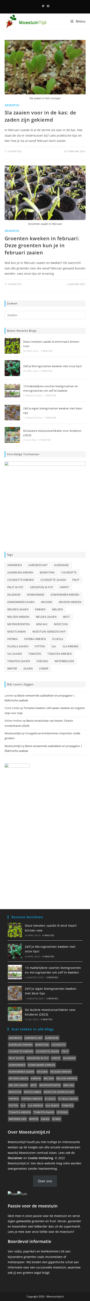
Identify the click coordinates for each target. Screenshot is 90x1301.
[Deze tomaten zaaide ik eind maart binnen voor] (12, 346)
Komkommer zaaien (21, 602)
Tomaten (34, 654)
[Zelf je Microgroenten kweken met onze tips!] (12, 368)
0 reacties (46, 350)
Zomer (43, 668)
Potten (40, 646)
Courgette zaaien (53, 580)
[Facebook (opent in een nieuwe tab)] (47, 6)
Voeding (42, 661)
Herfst (64, 587)
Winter (12, 668)
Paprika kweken (35, 639)
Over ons (45, 1181)
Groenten (12, 105)
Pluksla (57, 639)
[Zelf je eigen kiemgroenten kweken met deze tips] (12, 412)
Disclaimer (15, 1158)
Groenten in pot (41, 587)
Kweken (40, 609)
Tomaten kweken (60, 654)
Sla (53, 646)
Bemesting (47, 572)
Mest (66, 617)
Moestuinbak (16, 631)
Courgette (69, 572)
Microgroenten (18, 624)
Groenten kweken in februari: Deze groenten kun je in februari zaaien (42, 245)
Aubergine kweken (20, 572)
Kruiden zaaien (18, 609)
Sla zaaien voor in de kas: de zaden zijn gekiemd (40, 116)
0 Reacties (14, 151)
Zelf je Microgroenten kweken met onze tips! (52, 366)
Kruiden (46, 602)
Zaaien (28, 668)
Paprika (12, 639)
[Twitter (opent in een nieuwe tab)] (43, 6)
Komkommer (35, 594)
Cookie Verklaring (40, 1158)
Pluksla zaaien (17, 646)
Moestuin (61, 624)
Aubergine (61, 565)
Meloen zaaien (46, 617)
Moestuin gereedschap (49, 631)
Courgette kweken (20, 580)
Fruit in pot (15, 587)
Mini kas (42, 624)
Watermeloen (64, 661)
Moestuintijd (13, 733)
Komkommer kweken (65, 594)
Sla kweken (70, 646)
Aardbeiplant (38, 565)
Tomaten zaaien (18, 661)
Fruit (75, 580)
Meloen (57, 609)
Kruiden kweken (70, 602)
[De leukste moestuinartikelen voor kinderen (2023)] (12, 435)
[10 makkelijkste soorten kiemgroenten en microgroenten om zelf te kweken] (12, 390)
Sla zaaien (14, 654)
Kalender (14, 594)
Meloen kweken (18, 617)
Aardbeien (14, 565)
